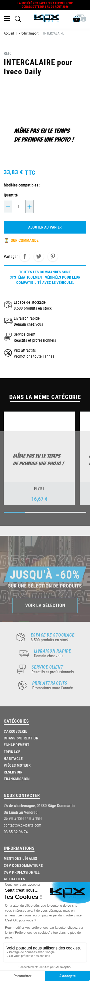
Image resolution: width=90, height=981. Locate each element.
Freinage (12, 751)
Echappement (16, 744)
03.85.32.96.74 (16, 831)
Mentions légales (20, 858)
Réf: (7, 53)
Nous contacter (22, 795)
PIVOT (39, 488)
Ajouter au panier (45, 227)
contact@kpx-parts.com (22, 825)
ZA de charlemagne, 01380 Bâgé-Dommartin (39, 805)
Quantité (11, 195)
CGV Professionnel (22, 872)
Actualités (14, 878)
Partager (25, 256)
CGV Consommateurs (23, 865)
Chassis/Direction (21, 737)
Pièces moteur (17, 765)
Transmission (17, 778)
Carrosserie (15, 731)
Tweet (39, 256)
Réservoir (13, 771)
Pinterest (53, 256)
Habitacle (13, 758)
